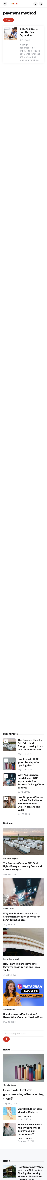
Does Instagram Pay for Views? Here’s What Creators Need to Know (23, 1015)
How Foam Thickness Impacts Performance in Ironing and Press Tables (21, 967)
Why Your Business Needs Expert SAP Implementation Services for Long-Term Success (31, 781)
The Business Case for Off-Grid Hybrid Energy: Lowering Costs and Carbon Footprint (30, 744)
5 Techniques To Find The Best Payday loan (29, 32)
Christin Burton (10, 1085)
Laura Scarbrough (11, 959)
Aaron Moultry (24, 1116)
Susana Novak (9, 1009)
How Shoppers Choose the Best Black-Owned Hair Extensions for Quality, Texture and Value (30, 803)
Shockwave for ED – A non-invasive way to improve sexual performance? (30, 1129)
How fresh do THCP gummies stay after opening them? (29, 762)
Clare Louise (8, 908)
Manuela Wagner (10, 858)
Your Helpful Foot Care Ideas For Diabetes (30, 1110)
